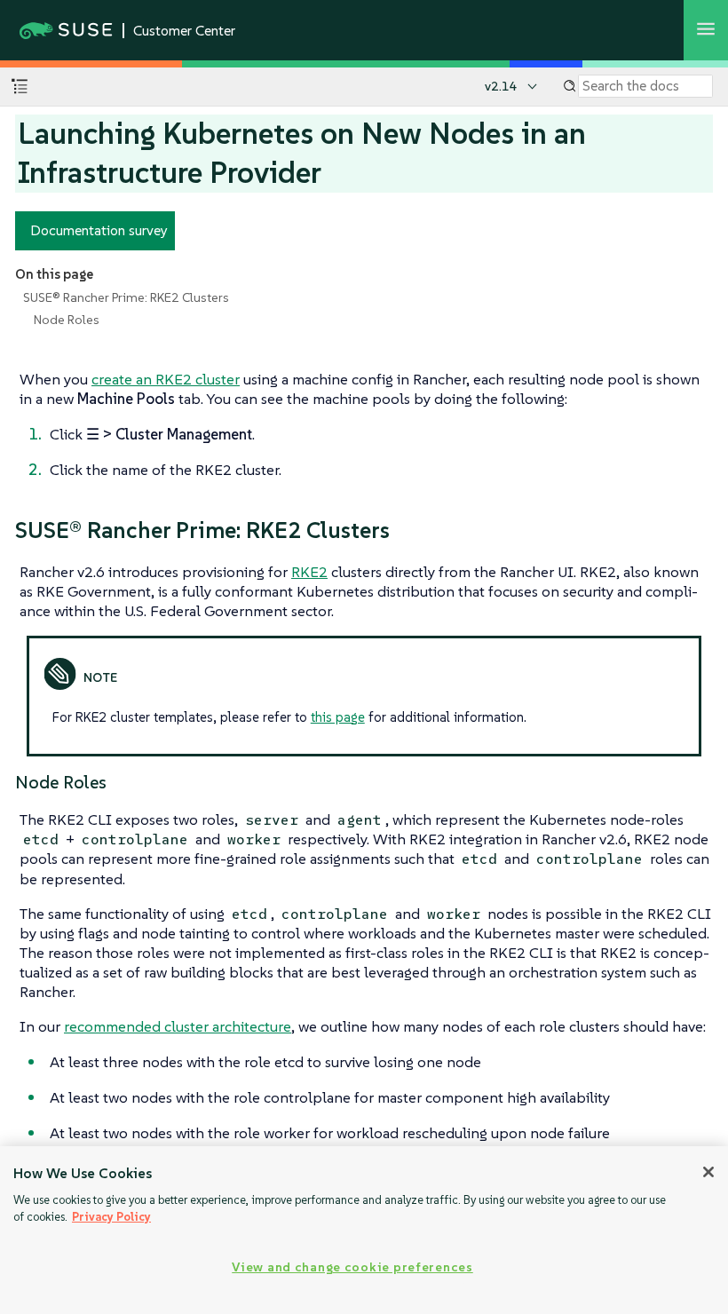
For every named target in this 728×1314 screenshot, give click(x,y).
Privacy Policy (111, 1216)
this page (338, 716)
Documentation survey (99, 230)
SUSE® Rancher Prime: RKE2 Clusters (126, 297)
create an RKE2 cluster (165, 379)
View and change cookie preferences (352, 1267)
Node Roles (66, 320)
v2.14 (501, 86)
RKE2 (309, 572)
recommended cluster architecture (177, 1026)
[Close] (708, 1171)
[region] (364, 1230)
